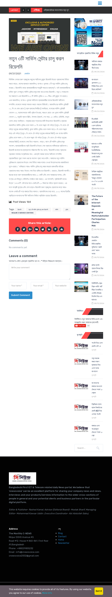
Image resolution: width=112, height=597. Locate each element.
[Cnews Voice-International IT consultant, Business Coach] (22, 478)
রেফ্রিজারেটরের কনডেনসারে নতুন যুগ (56, 10)
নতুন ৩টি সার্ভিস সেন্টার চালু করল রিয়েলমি (38, 210)
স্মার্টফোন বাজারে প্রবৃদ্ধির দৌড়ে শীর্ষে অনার (97, 64)
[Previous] (23, 10)
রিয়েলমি (20, 210)
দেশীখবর (36, 10)
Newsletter (63, 543)
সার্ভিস (57, 210)
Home (61, 539)
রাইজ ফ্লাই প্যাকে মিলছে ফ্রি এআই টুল (97, 268)
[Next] (28, 10)
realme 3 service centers (22, 213)
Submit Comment (20, 295)
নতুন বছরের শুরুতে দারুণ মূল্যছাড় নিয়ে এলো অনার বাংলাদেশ (96, 365)
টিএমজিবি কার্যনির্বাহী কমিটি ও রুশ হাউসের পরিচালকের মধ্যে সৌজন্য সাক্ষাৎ (97, 125)
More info (47, 593)
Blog (60, 533)
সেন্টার (66, 210)
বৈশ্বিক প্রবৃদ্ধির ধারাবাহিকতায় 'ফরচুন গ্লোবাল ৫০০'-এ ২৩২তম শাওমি (97, 178)
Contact (62, 536)
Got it (99, 591)
